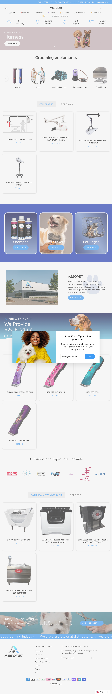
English (102, 692)
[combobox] (102, 692)
